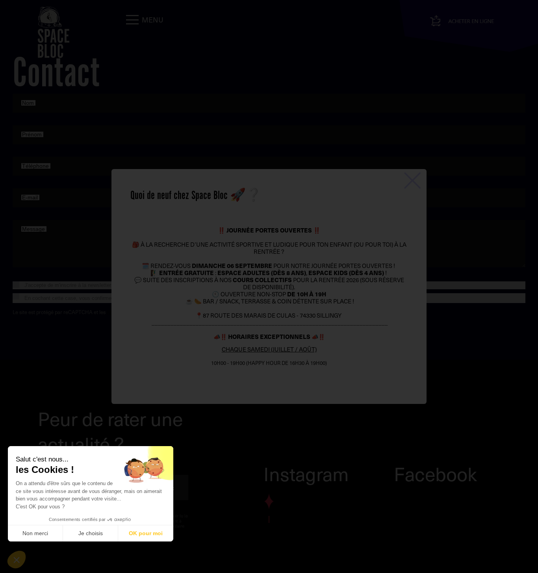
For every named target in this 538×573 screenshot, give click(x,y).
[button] (16, 559)
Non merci (35, 533)
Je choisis (90, 533)
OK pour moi (146, 533)
